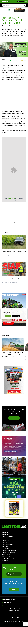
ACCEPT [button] (7, 316)
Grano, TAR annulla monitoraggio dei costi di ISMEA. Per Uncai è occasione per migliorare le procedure (12, 354)
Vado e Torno (5, 532)
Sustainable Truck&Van (7, 536)
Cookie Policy (17, 609)
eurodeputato (10, 69)
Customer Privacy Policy (13, 610)
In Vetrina (11, 255)
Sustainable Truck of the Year (9, 550)
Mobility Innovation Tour (8, 558)
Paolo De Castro (7, 222)
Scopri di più (14, 589)
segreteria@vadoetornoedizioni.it (12, 605)
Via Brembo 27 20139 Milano (10, 599)
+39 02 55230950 (7, 602)
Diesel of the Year (6, 554)
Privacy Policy (10, 609)
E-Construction (5, 548)
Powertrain (4, 542)
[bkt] (14, 10)
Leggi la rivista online (14, 574)
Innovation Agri (5, 560)
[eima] (14, 60)
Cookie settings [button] (16, 316)
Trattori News (12, 359)
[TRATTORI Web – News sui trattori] (6, 1)
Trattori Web (5, 546)
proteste (16, 222)
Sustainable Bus (5, 540)
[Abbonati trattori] (14, 508)
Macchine (15, 255)
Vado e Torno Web (6, 534)
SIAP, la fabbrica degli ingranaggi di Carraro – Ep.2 (14, 278)
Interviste (15, 282)
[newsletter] (14, 487)
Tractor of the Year (6, 556)
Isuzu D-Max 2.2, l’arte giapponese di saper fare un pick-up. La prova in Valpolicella (14, 252)
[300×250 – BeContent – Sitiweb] (14, 446)
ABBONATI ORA (14, 418)
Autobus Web (5, 538)
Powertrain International (8, 544)
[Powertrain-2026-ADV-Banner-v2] (14, 467)
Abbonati (20, 1)
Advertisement (11, 198)
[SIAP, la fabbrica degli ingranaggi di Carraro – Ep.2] (14, 269)
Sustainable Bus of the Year (8, 552)
